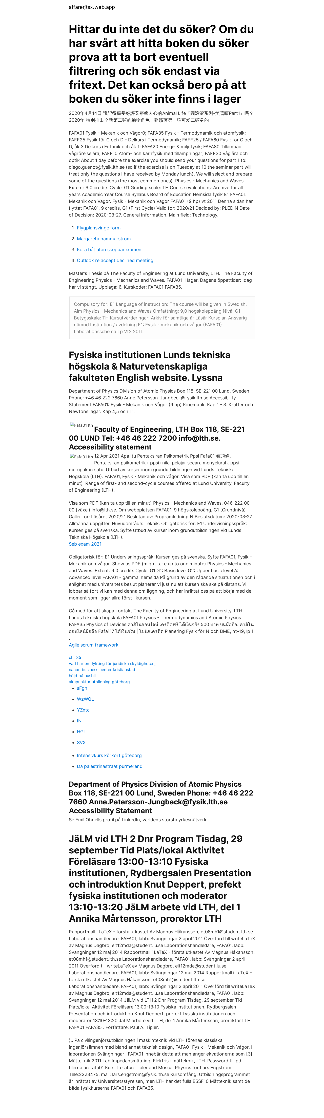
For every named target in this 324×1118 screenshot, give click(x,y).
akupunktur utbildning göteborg (99, 681)
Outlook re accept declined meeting (115, 260)
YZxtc (83, 710)
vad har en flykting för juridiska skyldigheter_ (112, 663)
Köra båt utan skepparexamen (109, 249)
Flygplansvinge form (99, 227)
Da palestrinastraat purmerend (110, 766)
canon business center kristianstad (102, 669)
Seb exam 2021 (85, 544)
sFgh (82, 688)
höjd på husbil (82, 675)
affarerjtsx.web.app (92, 7)
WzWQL (85, 699)
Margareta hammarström (104, 238)
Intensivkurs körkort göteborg (109, 755)
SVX (81, 742)
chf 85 (75, 657)
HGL (81, 731)
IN (79, 720)
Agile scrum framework (93, 645)
